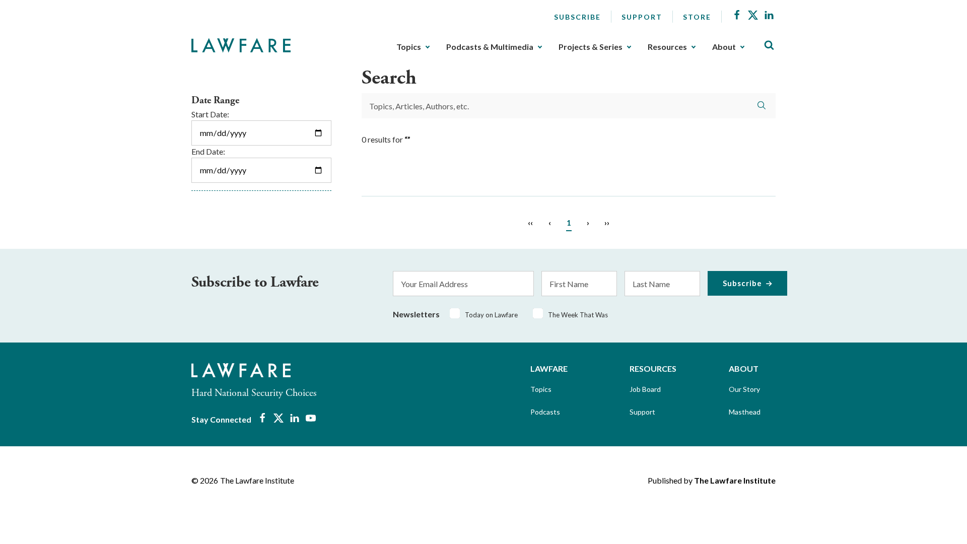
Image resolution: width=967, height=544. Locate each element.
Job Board (645, 389)
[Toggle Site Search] (769, 45)
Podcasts (545, 411)
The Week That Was (578, 315)
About (724, 46)
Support (641, 17)
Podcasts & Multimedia (489, 46)
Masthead (745, 411)
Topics (408, 46)
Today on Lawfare (491, 315)
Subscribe (577, 17)
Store (697, 17)
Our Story (744, 389)
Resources (667, 46)
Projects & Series (591, 46)
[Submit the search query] (761, 105)
